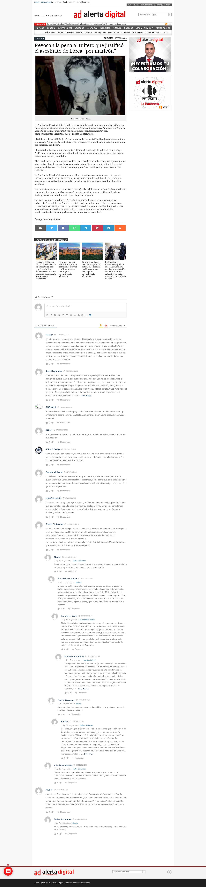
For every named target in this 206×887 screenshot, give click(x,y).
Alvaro (75, 823)
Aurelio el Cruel (89, 660)
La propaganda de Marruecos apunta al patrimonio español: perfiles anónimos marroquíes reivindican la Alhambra (68, 269)
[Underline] (55, 315)
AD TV (166, 32)
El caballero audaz (87, 620)
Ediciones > (50, 32)
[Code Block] (75, 315)
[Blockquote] (71, 315)
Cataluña (88, 32)
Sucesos (128, 27)
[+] (86, 315)
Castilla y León (100, 32)
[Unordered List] (67, 315)
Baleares (79, 32)
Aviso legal (56, 2)
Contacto (85, 2)
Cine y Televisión (144, 27)
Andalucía (69, 32)
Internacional (65, 27)
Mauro (78, 582)
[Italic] (51, 315)
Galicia (127, 32)
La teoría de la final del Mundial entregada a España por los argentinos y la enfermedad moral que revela (86, 24)
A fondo (117, 27)
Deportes (105, 27)
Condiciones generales (72, 2)
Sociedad (79, 27)
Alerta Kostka (163, 27)
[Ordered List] (63, 315)
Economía (92, 27)
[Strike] (59, 315)
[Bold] (47, 315)
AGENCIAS (109, 38)
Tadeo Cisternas (79, 561)
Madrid (60, 32)
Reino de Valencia (115, 32)
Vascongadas (137, 32)
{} (82, 315)
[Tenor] (90, 315)
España (51, 27)
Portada (40, 27)
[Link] (79, 315)
